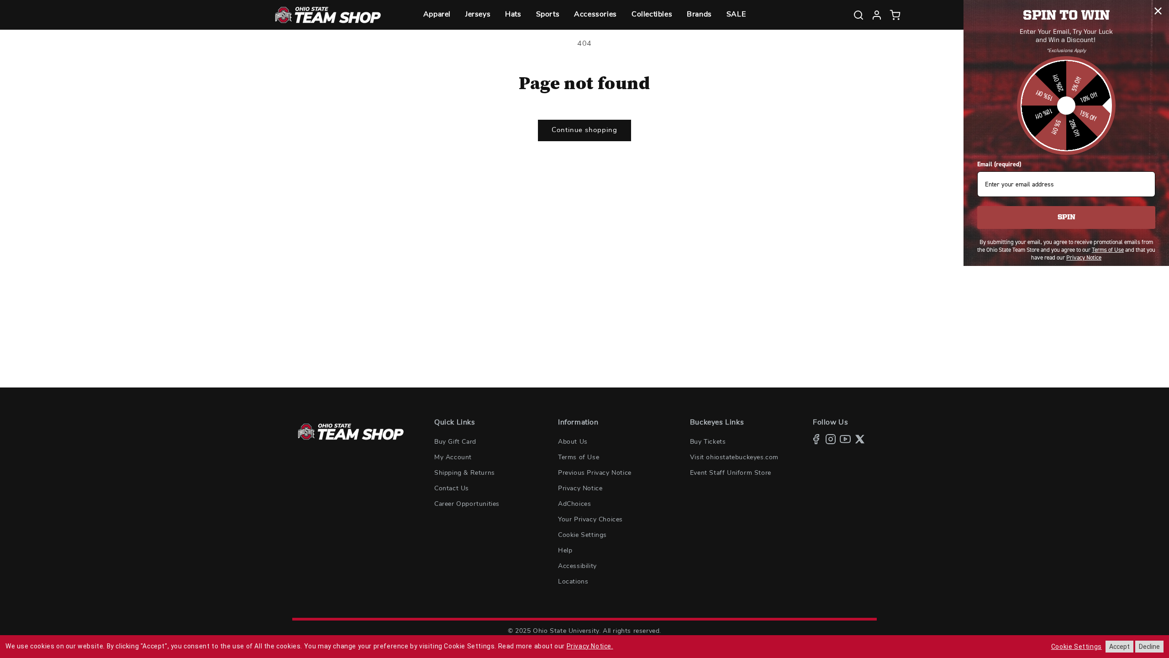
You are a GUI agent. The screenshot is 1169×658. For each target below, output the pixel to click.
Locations (573, 581)
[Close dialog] (1158, 11)
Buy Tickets (708, 442)
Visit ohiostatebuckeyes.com (734, 457)
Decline (1149, 646)
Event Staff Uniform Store (730, 473)
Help (565, 550)
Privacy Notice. (590, 646)
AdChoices (574, 504)
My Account (453, 457)
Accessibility (577, 566)
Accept (1119, 646)
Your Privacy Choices (590, 519)
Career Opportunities (467, 504)
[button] (437, 15)
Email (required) (999, 164)
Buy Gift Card (455, 442)
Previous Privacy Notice (595, 473)
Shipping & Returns (464, 473)
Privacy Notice (580, 488)
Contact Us (451, 488)
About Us (573, 442)
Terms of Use (578, 457)
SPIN (1066, 217)
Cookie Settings (582, 535)
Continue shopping (584, 130)
